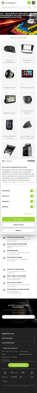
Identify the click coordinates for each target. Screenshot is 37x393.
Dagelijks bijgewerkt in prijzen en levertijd (17, 246)
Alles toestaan (18, 219)
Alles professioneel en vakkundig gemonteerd (17, 260)
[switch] (32, 196)
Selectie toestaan (18, 224)
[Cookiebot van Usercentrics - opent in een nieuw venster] (27, 161)
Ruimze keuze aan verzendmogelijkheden (14, 292)
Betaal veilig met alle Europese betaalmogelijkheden (16, 278)
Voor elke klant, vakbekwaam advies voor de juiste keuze (18, 253)
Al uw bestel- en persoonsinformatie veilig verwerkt (18, 285)
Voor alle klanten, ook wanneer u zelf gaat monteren (18, 240)
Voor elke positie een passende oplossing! (16, 272)
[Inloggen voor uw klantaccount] (29, 2)
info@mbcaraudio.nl (26, 354)
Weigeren (18, 230)
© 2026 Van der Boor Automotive (19, 386)
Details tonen (28, 213)
